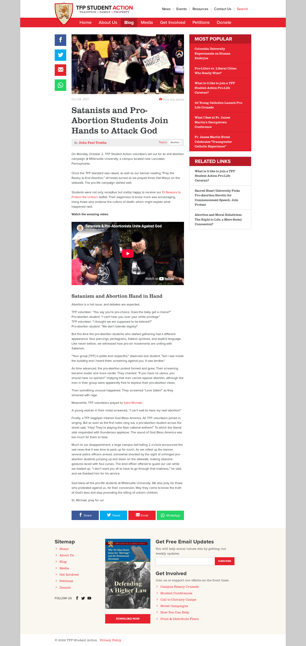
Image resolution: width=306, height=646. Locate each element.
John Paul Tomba (92, 142)
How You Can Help (174, 612)
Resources (200, 9)
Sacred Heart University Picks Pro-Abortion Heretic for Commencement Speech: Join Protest (217, 197)
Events (181, 9)
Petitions (201, 22)
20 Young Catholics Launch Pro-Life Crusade (219, 104)
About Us (108, 22)
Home (86, 22)
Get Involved (172, 22)
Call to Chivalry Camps (178, 599)
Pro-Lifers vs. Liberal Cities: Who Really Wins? (216, 70)
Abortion (174, 142)
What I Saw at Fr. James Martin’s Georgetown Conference (212, 122)
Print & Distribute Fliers (179, 619)
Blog (129, 22)
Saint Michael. (133, 403)
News (166, 9)
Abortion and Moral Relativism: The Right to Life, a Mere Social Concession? (218, 219)
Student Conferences (176, 593)
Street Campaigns (174, 606)
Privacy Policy (110, 640)
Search (243, 9)
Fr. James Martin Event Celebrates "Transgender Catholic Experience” (213, 141)
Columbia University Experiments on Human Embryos (212, 53)
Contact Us (222, 9)
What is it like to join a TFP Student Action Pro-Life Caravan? (215, 87)
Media (147, 22)
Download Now (128, 618)
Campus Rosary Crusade (179, 586)
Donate (224, 22)
